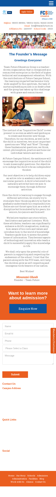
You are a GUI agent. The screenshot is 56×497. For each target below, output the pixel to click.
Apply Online (26, 11)
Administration (19, 479)
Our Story (21, 476)
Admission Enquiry (15, 424)
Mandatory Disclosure (53, 341)
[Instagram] (17, 456)
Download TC (12, 431)
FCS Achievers (12, 437)
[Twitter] (8, 456)
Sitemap (9, 444)
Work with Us (17, 482)
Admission (42, 476)
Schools (31, 476)
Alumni (29, 482)
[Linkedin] (12, 456)
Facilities (33, 479)
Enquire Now (28, 308)
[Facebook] (3, 456)
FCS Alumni (11, 441)
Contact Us (40, 482)
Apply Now (11, 427)
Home (11, 476)
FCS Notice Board (14, 434)
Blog (42, 479)
